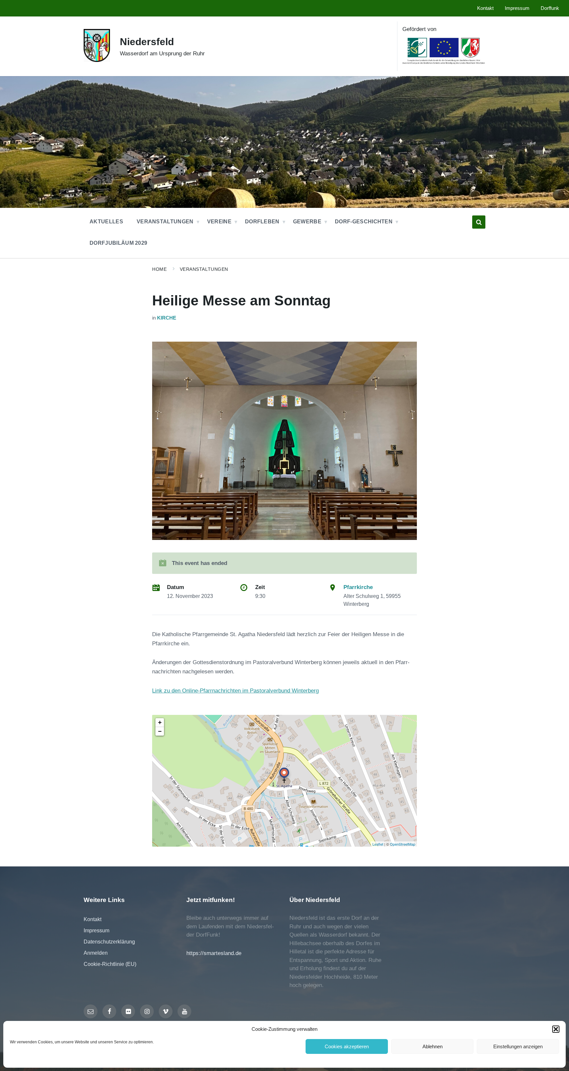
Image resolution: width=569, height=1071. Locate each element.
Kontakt (92, 919)
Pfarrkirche (358, 587)
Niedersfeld (147, 41)
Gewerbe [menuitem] (307, 221)
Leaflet (377, 844)
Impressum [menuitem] (517, 8)
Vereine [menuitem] (219, 221)
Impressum (96, 930)
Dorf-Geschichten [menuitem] (364, 221)
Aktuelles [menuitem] (106, 221)
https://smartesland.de (213, 953)
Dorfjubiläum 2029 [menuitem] (118, 243)
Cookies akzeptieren (347, 1046)
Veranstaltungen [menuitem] (165, 221)
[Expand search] (478, 222)
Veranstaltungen (204, 269)
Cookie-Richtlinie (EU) (110, 964)
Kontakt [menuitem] (485, 8)
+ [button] (160, 722)
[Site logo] (97, 60)
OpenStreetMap (402, 844)
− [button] (160, 731)
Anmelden (96, 953)
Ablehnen (432, 1046)
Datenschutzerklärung (109, 941)
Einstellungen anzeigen (518, 1046)
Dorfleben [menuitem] (262, 221)
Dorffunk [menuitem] (550, 8)
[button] (556, 1029)
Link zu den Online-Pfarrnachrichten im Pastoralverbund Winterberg (235, 691)
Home (159, 269)
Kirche (166, 318)
